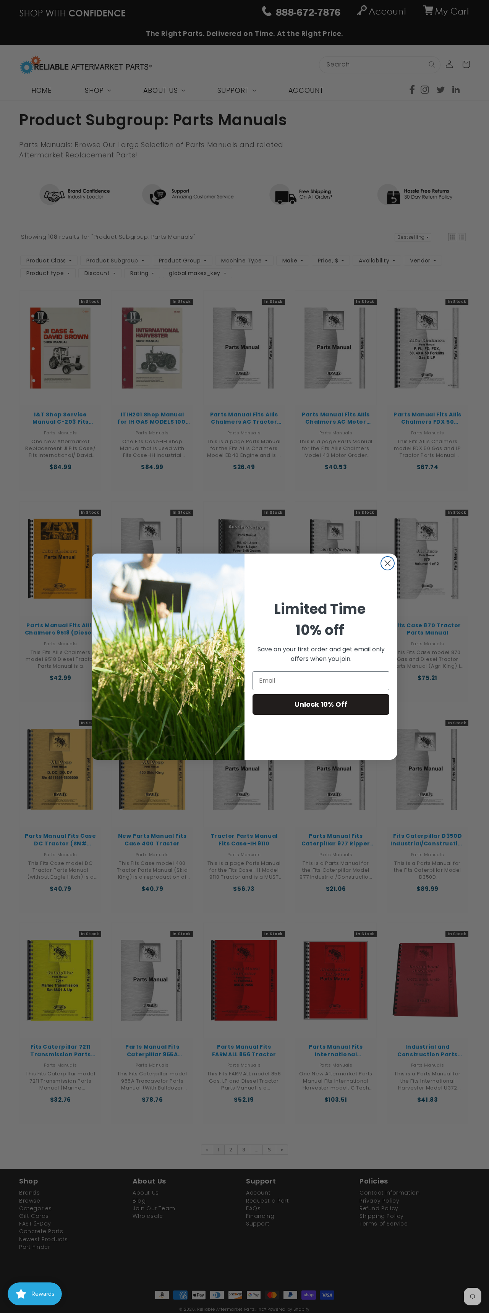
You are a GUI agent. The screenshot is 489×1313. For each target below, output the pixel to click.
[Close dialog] (387, 563)
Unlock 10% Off (321, 704)
